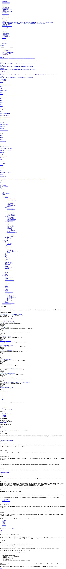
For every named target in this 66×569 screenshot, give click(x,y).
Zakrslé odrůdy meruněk (29, 66)
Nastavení (11, 440)
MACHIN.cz (26, 430)
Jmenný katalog (5, 54)
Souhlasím (7, 472)
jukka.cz (6, 430)
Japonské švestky (29, 74)
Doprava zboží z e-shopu (6, 408)
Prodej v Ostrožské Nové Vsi (7, 13)
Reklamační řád (5, 406)
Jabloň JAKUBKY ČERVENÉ (5, 368)
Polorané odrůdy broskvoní (30, 58)
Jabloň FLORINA (3, 331)
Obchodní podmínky (5, 407)
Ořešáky (8, 223)
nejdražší (12, 321)
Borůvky (1, 94)
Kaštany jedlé (2, 126)
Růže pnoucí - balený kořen (11, 297)
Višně (6, 80)
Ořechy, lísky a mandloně (4, 71)
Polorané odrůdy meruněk (20, 66)
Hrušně (6, 201)
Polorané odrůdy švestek (37, 74)
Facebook (4, 520)
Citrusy (1, 111)
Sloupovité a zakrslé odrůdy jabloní (29, 63)
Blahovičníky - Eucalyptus (9, 277)
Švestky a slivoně (3, 73)
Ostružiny (2, 109)
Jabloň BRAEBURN (4, 322)
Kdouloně (2, 128)
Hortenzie (2, 157)
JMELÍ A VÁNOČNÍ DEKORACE (8, 52)
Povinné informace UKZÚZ (7, 409)
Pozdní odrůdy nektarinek (13, 69)
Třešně (1, 76)
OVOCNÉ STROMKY (6, 193)
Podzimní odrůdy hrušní (10, 203)
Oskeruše (1, 137)
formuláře (55, 487)
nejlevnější (9, 321)
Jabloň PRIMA (3, 359)
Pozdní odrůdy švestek (11, 74)
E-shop (27, 21)
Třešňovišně (2, 80)
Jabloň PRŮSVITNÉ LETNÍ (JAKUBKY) (7, 382)
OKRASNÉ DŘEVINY (6, 51)
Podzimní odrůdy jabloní (11, 63)
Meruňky (1, 65)
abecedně (5, 321)
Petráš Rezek (13, 528)
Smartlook (4, 524)
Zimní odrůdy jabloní (19, 63)
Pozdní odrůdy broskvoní (13, 58)
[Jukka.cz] (2, 45)
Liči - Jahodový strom (4, 130)
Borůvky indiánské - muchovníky (12, 251)
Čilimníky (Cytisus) (3, 155)
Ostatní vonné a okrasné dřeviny (5, 172)
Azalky (1, 154)
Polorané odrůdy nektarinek (22, 69)
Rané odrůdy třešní (3, 77)
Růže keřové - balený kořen (11, 295)
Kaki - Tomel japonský (4, 124)
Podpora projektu (5, 416)
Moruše (1, 133)
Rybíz (5, 242)
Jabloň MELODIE (3, 350)
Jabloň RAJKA (3, 364)
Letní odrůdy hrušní (10, 202)
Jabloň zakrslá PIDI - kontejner (5, 314)
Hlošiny (1, 120)
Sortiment (4, 415)
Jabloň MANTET (3, 345)
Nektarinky (2, 68)
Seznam (3, 523)
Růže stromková (9, 298)
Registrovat (4, 190)
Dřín (1, 104)
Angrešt (1, 82)
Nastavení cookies (13, 430)
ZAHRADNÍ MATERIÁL (6, 53)
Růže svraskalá (9, 299)
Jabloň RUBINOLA (3, 373)
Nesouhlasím (8, 440)
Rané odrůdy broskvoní (4, 58)
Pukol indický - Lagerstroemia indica (6, 150)
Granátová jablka (7, 264)
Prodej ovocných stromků (6, 414)
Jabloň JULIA (2, 336)
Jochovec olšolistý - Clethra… (9, 280)
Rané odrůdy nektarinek (4, 69)
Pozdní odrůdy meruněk (12, 66)
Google (3, 521)
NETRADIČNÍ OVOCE (6, 50)
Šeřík (1, 180)
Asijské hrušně (9, 206)
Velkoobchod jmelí (6, 36)
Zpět (1, 530)
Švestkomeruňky (23, 74)
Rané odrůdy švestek (3, 74)
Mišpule (6, 270)
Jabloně (1, 62)
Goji (1, 100)
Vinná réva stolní (3, 96)
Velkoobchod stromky (7, 28)
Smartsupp (4, 525)
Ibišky (1, 159)
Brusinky (1, 98)
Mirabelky (42, 74)
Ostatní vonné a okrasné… (9, 292)
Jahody (1, 106)
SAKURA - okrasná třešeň (4, 146)
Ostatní (1, 139)
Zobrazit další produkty (4, 391)
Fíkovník (1, 102)
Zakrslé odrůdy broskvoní (21, 58)
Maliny (1, 86)
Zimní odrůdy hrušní (10, 204)
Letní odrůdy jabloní (3, 63)
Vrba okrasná (2, 182)
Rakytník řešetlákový (3, 90)
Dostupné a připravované (4, 186)
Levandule (6, 289)
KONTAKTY (4, 40)
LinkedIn (3, 522)
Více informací (2, 472)
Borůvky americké (10, 250)
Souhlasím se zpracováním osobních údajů (19, 402)
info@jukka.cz (2, 427)
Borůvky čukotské (10, 249)
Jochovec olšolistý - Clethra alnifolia (6, 148)
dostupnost (2, 321)
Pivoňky (1, 174)
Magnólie (2, 168)
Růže (5, 294)
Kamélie (1, 165)
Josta (1, 88)
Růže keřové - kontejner (10, 296)
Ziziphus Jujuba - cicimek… (9, 263)
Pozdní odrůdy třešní (10, 77)
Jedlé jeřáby (2, 122)
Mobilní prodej (6, 2)
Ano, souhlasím (3, 440)
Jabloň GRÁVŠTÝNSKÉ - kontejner (6, 318)
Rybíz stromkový (3, 84)
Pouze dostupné (3, 185)
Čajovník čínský (3, 141)
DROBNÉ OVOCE (5, 240)
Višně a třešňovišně (3, 79)
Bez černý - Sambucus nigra (5, 113)
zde (37, 487)
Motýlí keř (2, 170)
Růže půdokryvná (9, 300)
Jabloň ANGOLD (3, 387)
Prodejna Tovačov (5, 6)
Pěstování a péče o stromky (6, 413)
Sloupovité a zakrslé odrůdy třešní (19, 77)
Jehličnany (2, 161)
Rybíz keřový (8, 84)
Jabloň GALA (2, 341)
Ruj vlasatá (2, 144)
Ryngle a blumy (18, 74)
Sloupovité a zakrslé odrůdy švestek (51, 74)
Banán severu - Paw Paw (4, 115)
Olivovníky (2, 135)
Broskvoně (2, 57)
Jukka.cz (3, 192)
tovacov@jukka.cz (3, 422)
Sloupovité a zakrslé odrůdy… (11, 205)
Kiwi (1, 92)
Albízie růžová (2, 152)
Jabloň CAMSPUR (3, 327)
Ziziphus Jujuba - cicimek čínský (5, 117)
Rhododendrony (3, 176)
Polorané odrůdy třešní (29, 77)
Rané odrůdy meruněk (4, 66)
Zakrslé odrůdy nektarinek (31, 69)
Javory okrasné (2, 163)
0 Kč (1, 188)
